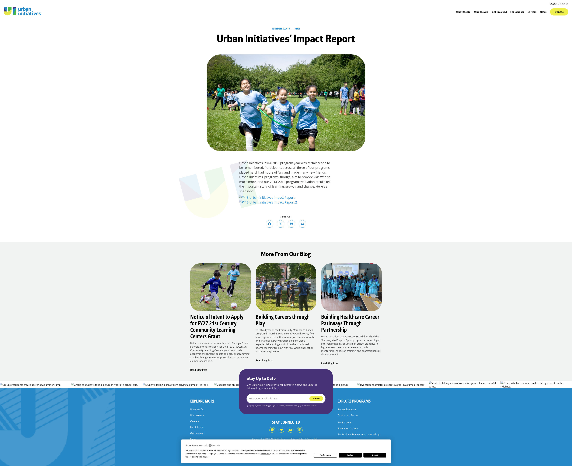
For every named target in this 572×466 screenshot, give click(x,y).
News (297, 28)
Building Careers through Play (283, 319)
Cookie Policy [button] (266, 454)
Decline (350, 455)
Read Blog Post (198, 370)
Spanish (564, 3)
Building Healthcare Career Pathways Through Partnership (350, 323)
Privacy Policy (297, 439)
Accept (375, 455)
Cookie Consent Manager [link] (196, 445)
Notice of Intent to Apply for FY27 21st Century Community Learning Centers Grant (217, 326)
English (553, 3)
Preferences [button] (204, 457)
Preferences (325, 455)
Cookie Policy (313, 439)
